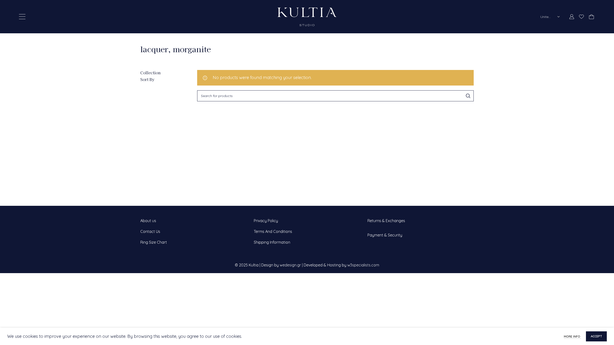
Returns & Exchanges (386, 220)
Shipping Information (272, 242)
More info (572, 336)
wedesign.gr (290, 265)
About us (148, 220)
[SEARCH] (468, 95)
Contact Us (150, 231)
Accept (596, 336)
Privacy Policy (266, 220)
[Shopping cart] (591, 17)
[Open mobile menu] (22, 17)
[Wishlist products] (581, 17)
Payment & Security (384, 235)
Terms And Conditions (273, 231)
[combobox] (550, 17)
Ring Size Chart (153, 242)
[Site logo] (307, 16)
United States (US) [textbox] (547, 17)
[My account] (572, 17)
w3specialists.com (363, 265)
